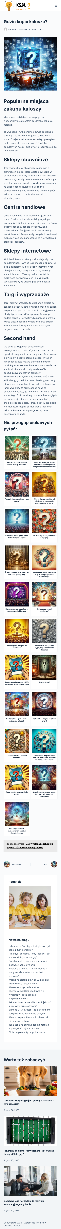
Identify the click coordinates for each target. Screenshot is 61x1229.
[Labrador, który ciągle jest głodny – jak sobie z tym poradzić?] (30, 1081)
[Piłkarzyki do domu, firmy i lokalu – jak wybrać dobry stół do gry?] (30, 1131)
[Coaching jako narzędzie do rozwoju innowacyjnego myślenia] (30, 1181)
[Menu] (56, 5)
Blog (42, 29)
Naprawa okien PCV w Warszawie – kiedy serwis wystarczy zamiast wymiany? (28, 972)
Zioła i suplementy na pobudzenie (27, 1032)
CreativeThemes (12, 1225)
